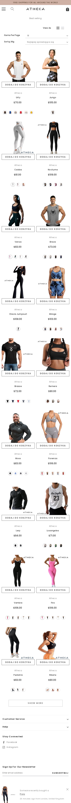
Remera (53, 386)
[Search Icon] (12, 9)
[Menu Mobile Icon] (4, 9)
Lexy (18, 530)
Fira (53, 602)
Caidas (18, 169)
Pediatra (18, 675)
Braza (53, 241)
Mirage (52, 314)
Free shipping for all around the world (35, 2)
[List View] (64, 28)
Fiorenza (52, 458)
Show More (35, 703)
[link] (18, 66)
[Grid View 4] (57, 28)
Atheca (18, 93)
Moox (18, 458)
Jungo (53, 97)
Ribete (52, 675)
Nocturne (53, 169)
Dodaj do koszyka (18, 84)
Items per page (12, 35)
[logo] (35, 8)
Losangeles (53, 530)
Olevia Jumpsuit (18, 314)
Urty (18, 97)
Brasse (18, 386)
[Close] (67, 789)
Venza (18, 241)
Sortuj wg (9, 41)
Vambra (18, 602)
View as (47, 27)
